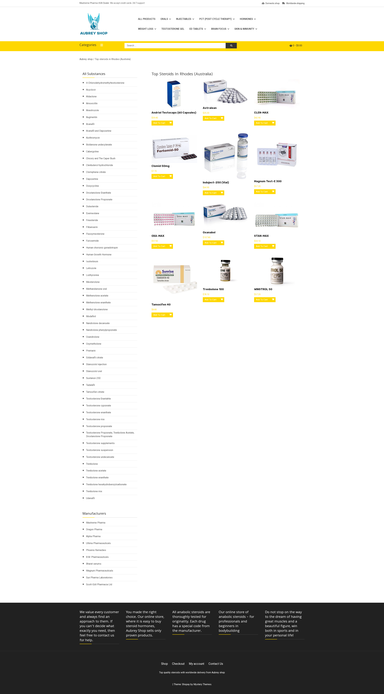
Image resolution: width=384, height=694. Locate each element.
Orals (164, 19)
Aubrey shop (86, 59)
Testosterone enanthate (98, 412)
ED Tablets (196, 28)
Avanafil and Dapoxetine (98, 130)
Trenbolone (92, 463)
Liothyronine (92, 275)
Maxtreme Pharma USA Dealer (94, 3)
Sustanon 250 (93, 378)
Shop (164, 664)
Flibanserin (92, 227)
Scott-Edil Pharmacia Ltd (99, 584)
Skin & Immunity (244, 28)
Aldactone (91, 96)
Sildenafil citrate (94, 357)
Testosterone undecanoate (100, 457)
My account (196, 664)
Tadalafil (90, 385)
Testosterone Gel (172, 28)
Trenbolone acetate (96, 470)
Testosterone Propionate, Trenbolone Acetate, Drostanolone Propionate (110, 434)
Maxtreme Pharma (95, 522)
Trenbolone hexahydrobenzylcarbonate (106, 484)
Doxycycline (92, 185)
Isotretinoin (92, 261)
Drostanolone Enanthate (98, 192)
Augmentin (91, 117)
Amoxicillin (92, 103)
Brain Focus (218, 28)
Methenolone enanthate (98, 302)
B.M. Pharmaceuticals (97, 557)
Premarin (91, 350)
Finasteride (92, 220)
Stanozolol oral (94, 371)
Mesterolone (93, 282)
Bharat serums (93, 563)
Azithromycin (93, 137)
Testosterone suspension (99, 450)
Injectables (183, 19)
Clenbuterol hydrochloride (99, 165)
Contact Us (215, 664)
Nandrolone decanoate (98, 323)
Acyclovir (91, 89)
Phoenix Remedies (96, 550)
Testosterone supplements (100, 443)
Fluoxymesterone (95, 233)
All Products (146, 19)
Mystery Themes (202, 684)
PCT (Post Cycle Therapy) (215, 19)
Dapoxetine (92, 179)
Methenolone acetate (97, 295)
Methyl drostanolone (97, 309)
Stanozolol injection (96, 364)
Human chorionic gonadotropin (102, 247)
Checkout (178, 664)
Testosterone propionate (99, 426)
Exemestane (92, 213)
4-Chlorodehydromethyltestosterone (105, 82)
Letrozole (91, 268)
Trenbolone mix (94, 491)
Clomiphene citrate (96, 172)
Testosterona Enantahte (98, 398)
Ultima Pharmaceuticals (98, 543)
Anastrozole (92, 110)
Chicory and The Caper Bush (100, 158)
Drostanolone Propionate (99, 199)
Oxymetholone (93, 343)
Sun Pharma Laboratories (99, 577)
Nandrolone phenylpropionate (101, 330)
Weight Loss (145, 28)
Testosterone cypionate (98, 405)
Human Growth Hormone (98, 254)
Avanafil (90, 124)
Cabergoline (92, 151)
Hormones (246, 19)
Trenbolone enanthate (97, 477)
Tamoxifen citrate (95, 391)
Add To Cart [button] (159, 123)
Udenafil (90, 498)
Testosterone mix (95, 419)
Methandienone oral (96, 288)
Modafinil (91, 316)
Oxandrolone (92, 336)
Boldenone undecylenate (99, 144)
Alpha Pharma (93, 536)
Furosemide (92, 240)
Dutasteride (92, 206)
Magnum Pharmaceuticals (99, 570)
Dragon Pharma (94, 529)
